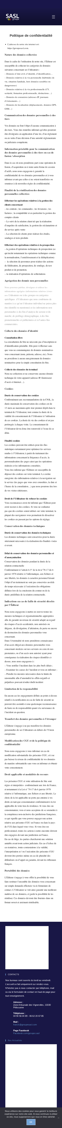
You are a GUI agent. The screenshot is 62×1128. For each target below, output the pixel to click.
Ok (31, 1122)
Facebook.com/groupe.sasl (26, 1033)
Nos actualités (15, 1040)
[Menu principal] (53, 16)
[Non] (58, 1117)
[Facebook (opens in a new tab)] (29, 3)
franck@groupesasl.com (25, 1024)
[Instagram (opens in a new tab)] (33, 3)
